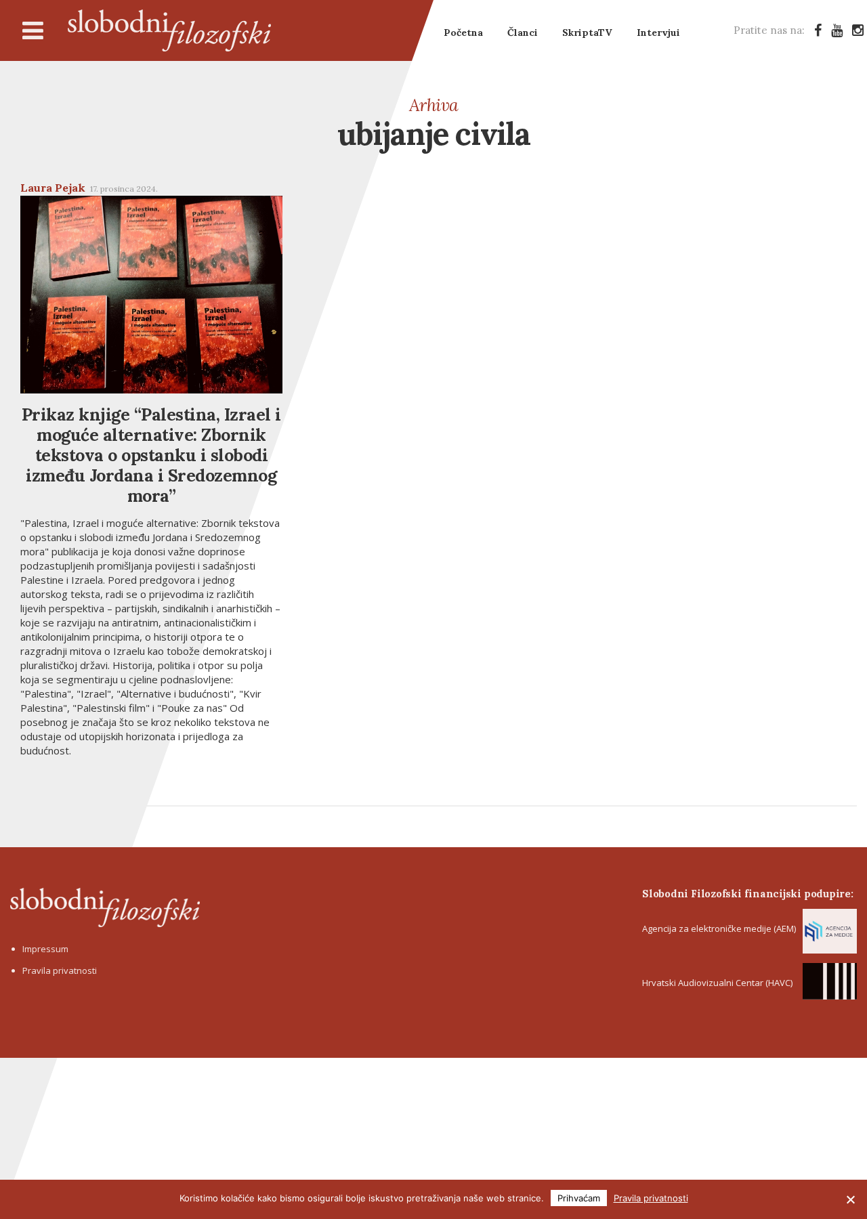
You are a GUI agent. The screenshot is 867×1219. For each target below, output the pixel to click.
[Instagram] (858, 30)
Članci (522, 32)
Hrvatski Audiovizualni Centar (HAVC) (717, 983)
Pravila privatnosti (59, 970)
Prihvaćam (578, 1198)
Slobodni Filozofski (169, 30)
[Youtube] (837, 30)
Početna (463, 32)
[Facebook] (818, 30)
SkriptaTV (587, 32)
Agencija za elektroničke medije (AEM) (719, 928)
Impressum (45, 949)
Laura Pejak (52, 187)
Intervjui (658, 32)
